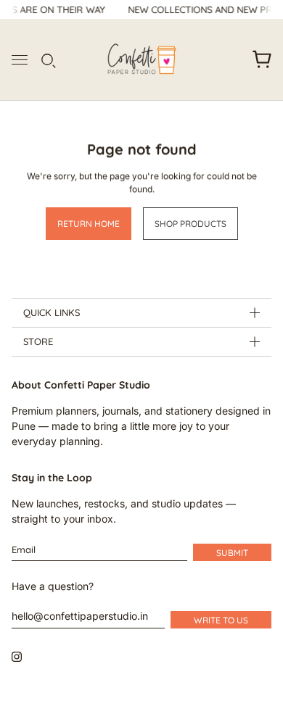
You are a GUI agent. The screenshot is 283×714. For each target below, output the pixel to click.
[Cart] (262, 59)
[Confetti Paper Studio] (142, 59)
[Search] (47, 59)
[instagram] (17, 657)
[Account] (233, 59)
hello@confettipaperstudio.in (80, 616)
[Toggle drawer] (20, 60)
